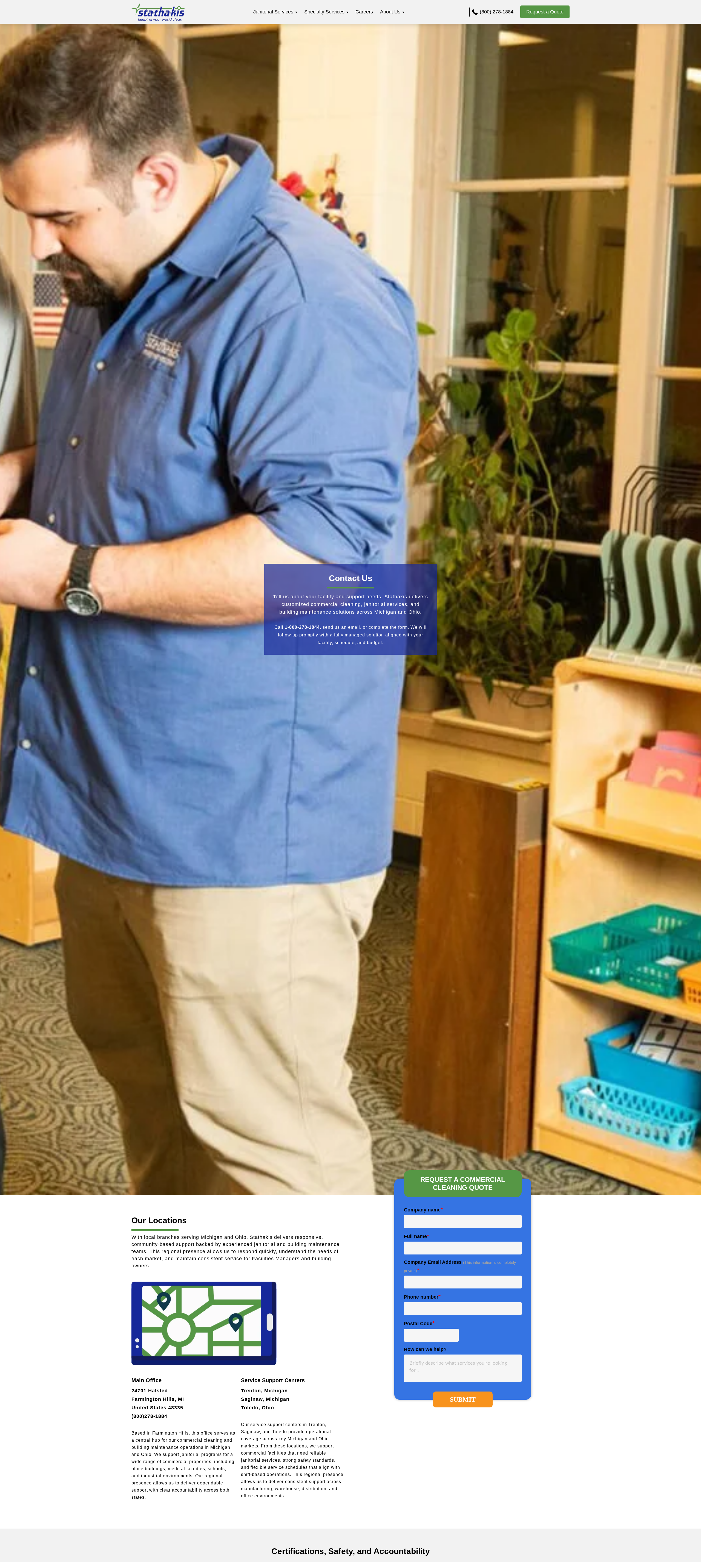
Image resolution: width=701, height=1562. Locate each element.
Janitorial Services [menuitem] (273, 12)
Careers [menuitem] (364, 12)
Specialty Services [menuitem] (324, 12)
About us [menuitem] (390, 12)
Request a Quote (545, 12)
